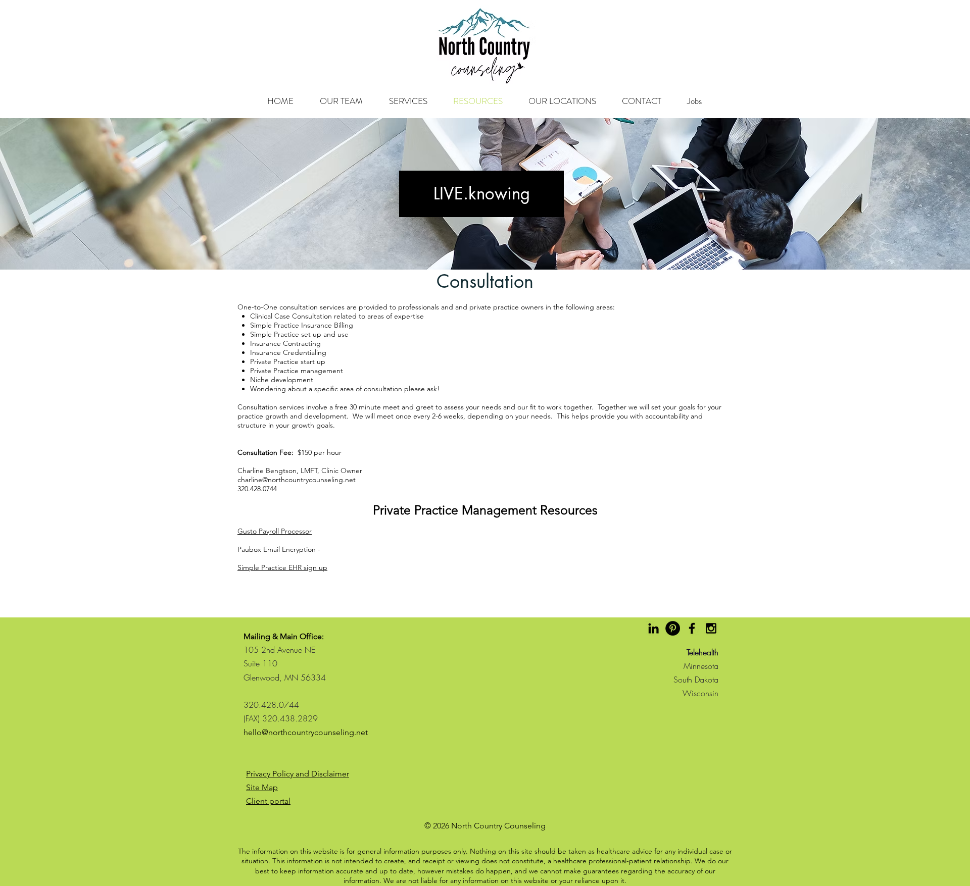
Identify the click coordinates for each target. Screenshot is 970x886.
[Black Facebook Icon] (692, 628)
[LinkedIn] (653, 628)
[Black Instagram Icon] (711, 628)
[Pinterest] (672, 628)
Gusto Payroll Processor (274, 531)
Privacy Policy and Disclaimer (297, 773)
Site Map (262, 787)
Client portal (268, 801)
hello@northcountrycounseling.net (306, 732)
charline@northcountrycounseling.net (296, 479)
